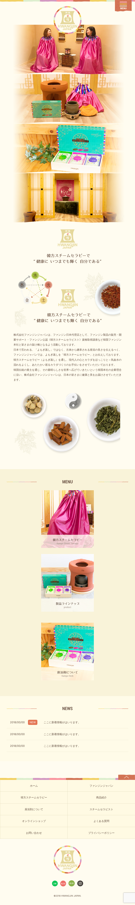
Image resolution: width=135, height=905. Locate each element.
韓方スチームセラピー (34, 797)
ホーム (34, 785)
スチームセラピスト (101, 809)
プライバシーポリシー (101, 832)
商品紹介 (101, 797)
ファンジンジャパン (101, 785)
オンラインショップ (34, 821)
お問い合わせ (34, 832)
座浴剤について (34, 809)
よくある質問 (101, 821)
